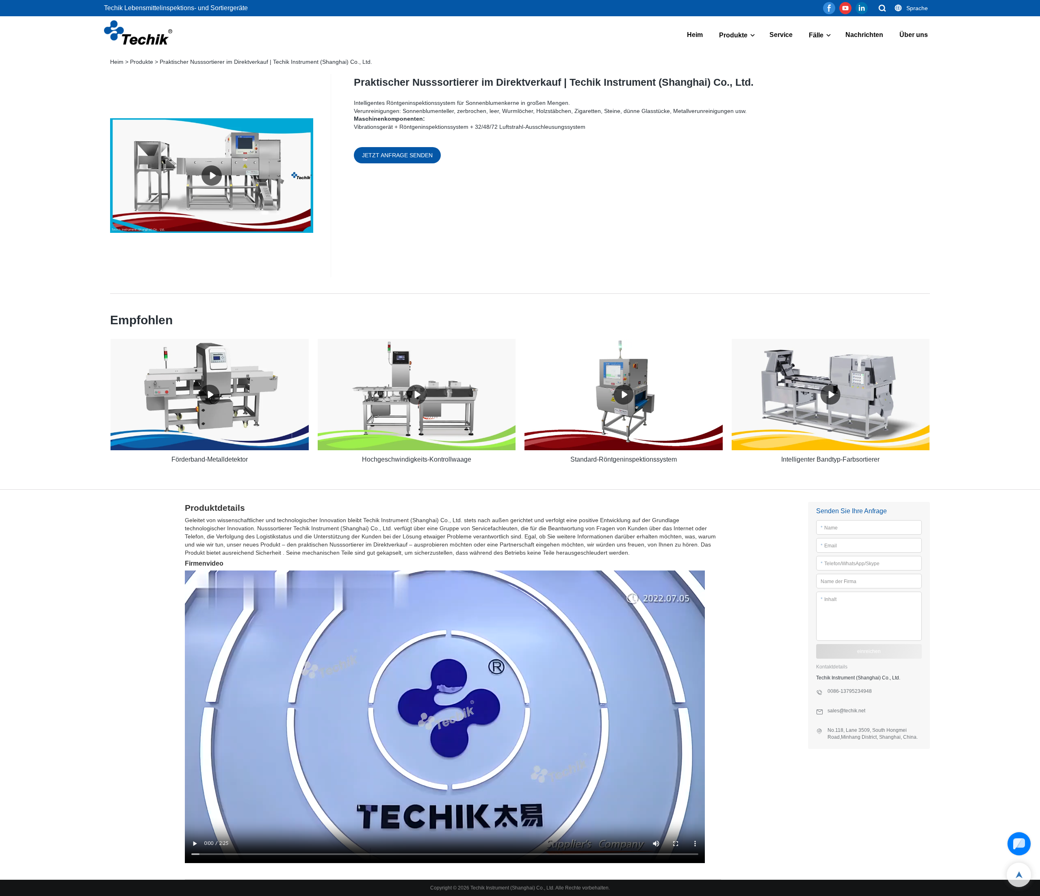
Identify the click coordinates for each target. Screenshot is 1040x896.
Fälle (816, 35)
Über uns (913, 34)
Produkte (733, 35)
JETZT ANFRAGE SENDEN (397, 155)
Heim (695, 34)
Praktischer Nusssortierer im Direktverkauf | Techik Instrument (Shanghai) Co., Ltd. (266, 62)
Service (781, 34)
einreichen (869, 651)
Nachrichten (864, 34)
